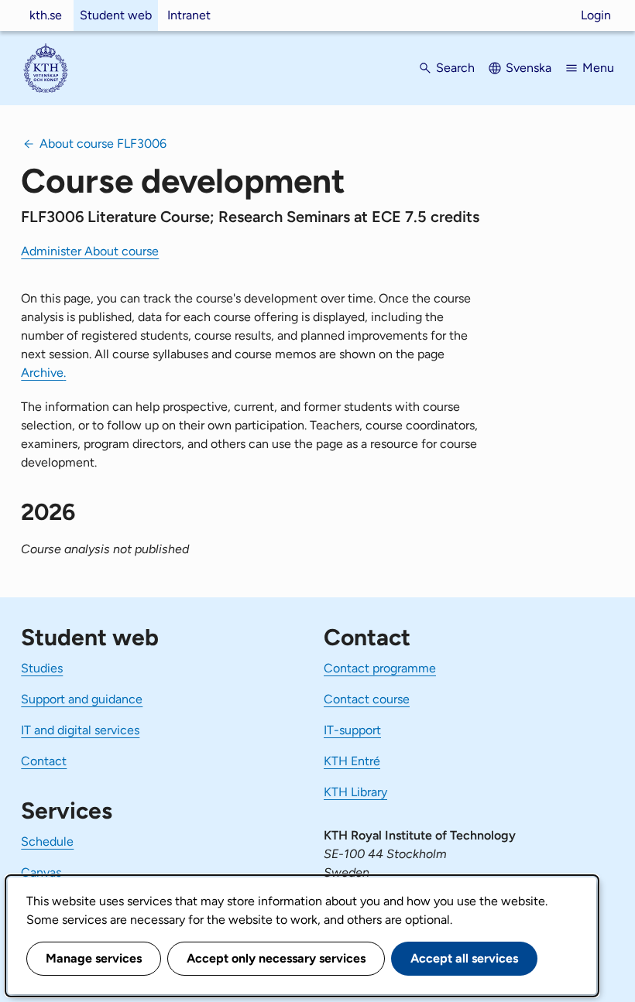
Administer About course (90, 251)
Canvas (41, 872)
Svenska (528, 67)
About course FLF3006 (102, 143)
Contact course (367, 699)
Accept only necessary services (276, 958)
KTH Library (355, 792)
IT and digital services (80, 730)
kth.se (45, 15)
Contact (44, 761)
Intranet (189, 15)
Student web (116, 15)
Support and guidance (81, 699)
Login (596, 15)
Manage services (94, 958)
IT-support (352, 730)
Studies (42, 668)
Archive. (43, 372)
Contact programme (380, 668)
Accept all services (464, 958)
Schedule (47, 841)
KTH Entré (352, 761)
